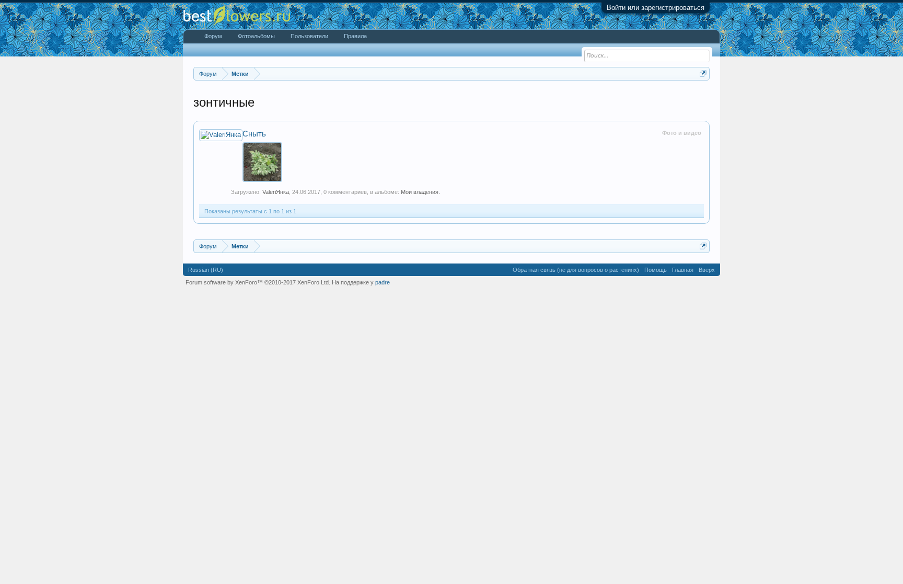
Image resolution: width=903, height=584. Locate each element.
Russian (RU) (205, 270)
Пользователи (309, 36)
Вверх (707, 270)
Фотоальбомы (256, 36)
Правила (355, 36)
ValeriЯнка (275, 192)
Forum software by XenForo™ (258, 282)
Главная (682, 270)
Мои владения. (420, 192)
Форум (213, 36)
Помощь (655, 270)
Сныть (254, 134)
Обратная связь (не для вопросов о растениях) (576, 270)
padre (382, 282)
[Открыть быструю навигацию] (703, 73)
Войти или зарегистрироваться (655, 8)
